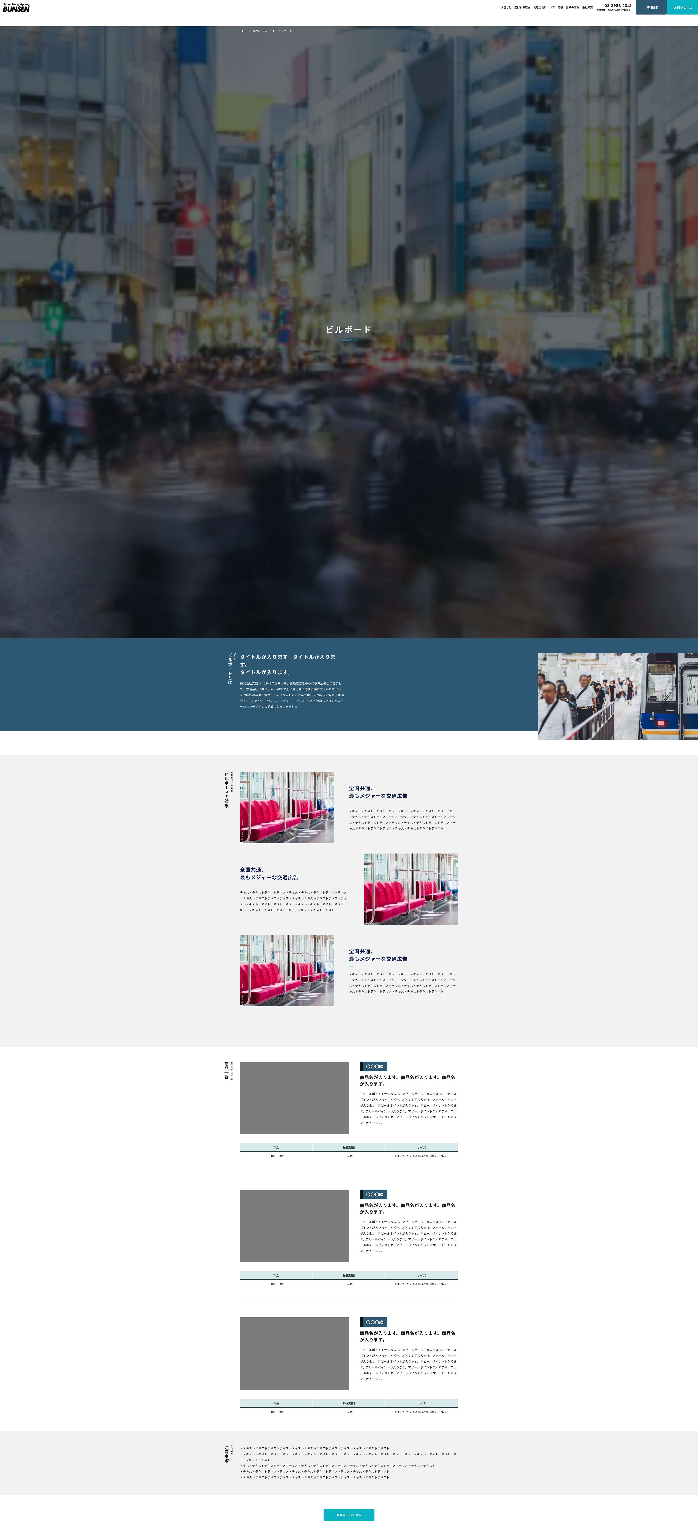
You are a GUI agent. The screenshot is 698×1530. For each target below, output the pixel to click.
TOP (243, 31)
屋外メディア (262, 31)
